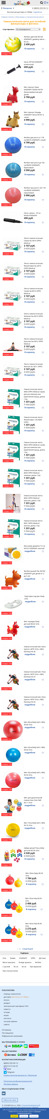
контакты (7, 1018)
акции (6, 1015)
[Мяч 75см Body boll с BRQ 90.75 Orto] (13, 830)
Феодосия (7, 8)
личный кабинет (10, 1021)
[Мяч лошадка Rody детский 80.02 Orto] (13, 629)
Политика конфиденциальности (29, 1112)
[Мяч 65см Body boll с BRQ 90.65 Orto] (13, 755)
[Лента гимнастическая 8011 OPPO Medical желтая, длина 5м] (13, 372)
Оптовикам (6, 1030)
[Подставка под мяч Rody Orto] (13, 604)
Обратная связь (9, 1100)
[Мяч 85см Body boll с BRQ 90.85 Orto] (13, 730)
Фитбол (38, 962)
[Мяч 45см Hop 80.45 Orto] (14, 931)
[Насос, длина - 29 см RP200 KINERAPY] (13, 221)
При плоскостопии (10, 971)
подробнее (37, 12)
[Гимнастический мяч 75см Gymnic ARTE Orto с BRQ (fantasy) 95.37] (13, 679)
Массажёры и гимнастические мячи (29, 17)
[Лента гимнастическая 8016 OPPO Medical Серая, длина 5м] (13, 246)
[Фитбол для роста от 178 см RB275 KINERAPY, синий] (13, 145)
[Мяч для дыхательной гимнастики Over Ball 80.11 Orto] (13, 805)
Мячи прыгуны (9, 962)
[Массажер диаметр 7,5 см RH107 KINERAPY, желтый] (13, 553)
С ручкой (6, 966)
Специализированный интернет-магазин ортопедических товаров (21, 1106)
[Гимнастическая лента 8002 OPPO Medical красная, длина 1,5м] (13, 503)
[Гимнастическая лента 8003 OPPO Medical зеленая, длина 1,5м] (13, 478)
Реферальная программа (12, 1036)
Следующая (27, 949)
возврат (7, 1003)
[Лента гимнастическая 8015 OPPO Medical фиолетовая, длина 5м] (13, 271)
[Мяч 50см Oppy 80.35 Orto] (14, 881)
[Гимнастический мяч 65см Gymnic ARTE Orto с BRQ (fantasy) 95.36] (13, 654)
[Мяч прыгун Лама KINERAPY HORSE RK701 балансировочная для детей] (13, 95)
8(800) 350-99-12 (41, 8)
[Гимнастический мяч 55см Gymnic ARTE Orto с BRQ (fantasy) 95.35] (13, 705)
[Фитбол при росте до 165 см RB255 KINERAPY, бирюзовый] (13, 170)
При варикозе (35, 966)
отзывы (7, 1012)
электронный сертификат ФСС (16, 1006)
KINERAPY (23, 958)
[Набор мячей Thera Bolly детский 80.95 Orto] (13, 856)
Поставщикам (7, 1033)
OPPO (33, 958)
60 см (24, 966)
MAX (9, 1069)
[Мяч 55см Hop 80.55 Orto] (14, 906)
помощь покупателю (12, 994)
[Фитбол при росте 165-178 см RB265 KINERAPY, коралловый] (13, 195)
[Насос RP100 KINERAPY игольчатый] (13, 70)
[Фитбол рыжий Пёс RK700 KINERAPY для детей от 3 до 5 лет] (13, 579)
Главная (4, 17)
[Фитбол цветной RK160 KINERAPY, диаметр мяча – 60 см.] (13, 44)
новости (7, 1009)
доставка (16, 997)
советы (7, 1024)
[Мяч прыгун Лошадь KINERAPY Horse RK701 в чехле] (13, 120)
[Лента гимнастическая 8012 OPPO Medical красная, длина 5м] (13, 346)
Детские (42, 958)
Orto (4, 958)
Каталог (12, 17)
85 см (16, 966)
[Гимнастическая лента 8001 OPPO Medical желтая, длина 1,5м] (13, 528)
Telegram (11, 1072)
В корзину (29, 48)
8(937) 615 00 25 (11, 1066)
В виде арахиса (25, 962)
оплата (6, 1000)
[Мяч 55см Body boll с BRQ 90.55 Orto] (13, 780)
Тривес (13, 958)
